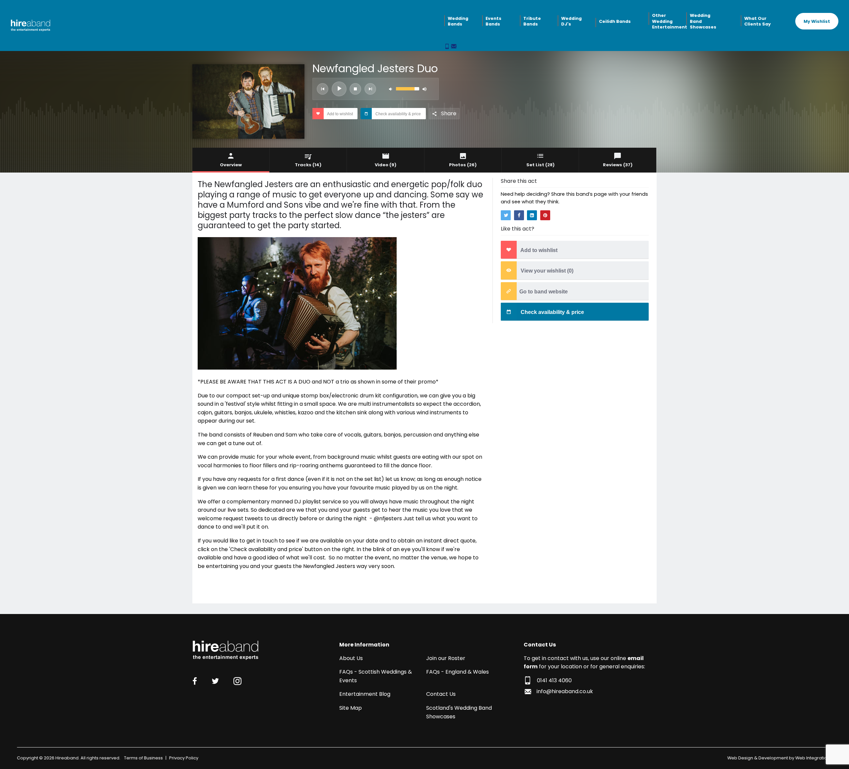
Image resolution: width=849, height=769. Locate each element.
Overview (231, 165)
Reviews (617, 165)
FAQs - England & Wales (457, 672)
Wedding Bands (458, 21)
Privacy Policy (183, 758)
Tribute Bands (532, 21)
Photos (463, 165)
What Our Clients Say (757, 21)
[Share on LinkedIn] (532, 215)
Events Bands (493, 21)
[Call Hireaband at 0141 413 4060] (447, 47)
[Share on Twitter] (506, 215)
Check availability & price (397, 114)
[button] (322, 89)
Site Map (350, 708)
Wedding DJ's (571, 21)
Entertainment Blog (364, 694)
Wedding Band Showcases (703, 21)
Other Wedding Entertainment (668, 21)
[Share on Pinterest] (545, 215)
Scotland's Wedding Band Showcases (459, 712)
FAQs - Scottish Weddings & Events (375, 676)
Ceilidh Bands (615, 21)
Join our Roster (445, 658)
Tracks (308, 165)
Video (385, 165)
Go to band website (543, 291)
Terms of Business (143, 758)
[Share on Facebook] (519, 215)
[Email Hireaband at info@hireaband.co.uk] (453, 47)
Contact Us (441, 694)
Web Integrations (813, 758)
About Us (351, 658)
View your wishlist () (546, 271)
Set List (540, 165)
